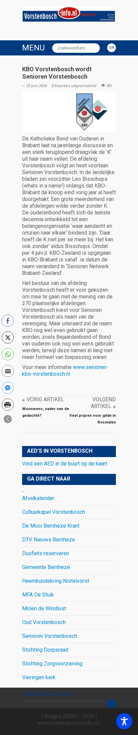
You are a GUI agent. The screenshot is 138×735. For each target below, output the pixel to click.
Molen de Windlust (44, 608)
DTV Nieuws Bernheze (48, 539)
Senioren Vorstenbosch (49, 636)
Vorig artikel (45, 399)
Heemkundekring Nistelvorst (55, 581)
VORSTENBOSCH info (47, 694)
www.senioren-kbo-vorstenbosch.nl (65, 370)
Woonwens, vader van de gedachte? (45, 412)
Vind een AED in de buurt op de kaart (64, 463)
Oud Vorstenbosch (44, 622)
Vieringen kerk (39, 677)
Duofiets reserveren (45, 553)
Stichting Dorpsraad (45, 650)
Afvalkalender (38, 498)
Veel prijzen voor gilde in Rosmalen (92, 418)
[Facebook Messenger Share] (8, 388)
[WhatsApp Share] (8, 354)
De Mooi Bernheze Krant (50, 526)
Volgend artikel (103, 402)
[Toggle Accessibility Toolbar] (124, 721)
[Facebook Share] (8, 321)
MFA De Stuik (38, 594)
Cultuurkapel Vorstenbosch (53, 512)
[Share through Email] (8, 371)
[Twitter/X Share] (8, 337)
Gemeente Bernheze (46, 567)
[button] (8, 419)
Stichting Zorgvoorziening (52, 663)
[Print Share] (8, 405)
